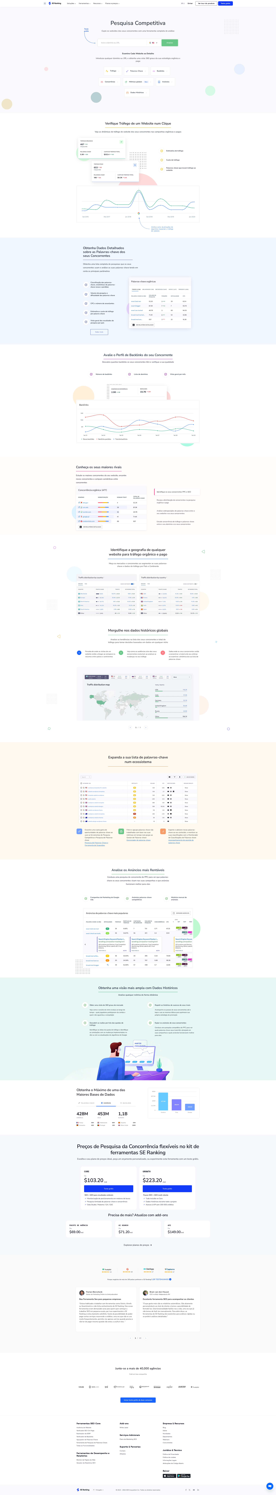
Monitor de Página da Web (86, 1460)
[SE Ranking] (54, 3)
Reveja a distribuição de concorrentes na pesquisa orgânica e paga (176, 501)
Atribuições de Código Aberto (173, 1463)
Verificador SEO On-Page (85, 1430)
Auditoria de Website (84, 1427)
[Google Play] (184, 1476)
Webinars (166, 1440)
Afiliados (123, 1454)
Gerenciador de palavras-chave (139, 840)
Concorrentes (167, 1443)
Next (145, 727)
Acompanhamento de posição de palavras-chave (181, 841)
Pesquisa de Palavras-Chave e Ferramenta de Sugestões (96, 844)
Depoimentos (167, 1437)
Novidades (166, 1434)
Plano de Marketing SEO (128, 1439)
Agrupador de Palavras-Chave (87, 1440)
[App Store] (169, 1476)
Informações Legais (169, 1460)
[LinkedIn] (198, 1490)
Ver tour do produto (206, 3)
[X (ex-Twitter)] (189, 1490)
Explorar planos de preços (136, 1245)
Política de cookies (169, 1457)
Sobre (165, 1430)
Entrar (190, 3)
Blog (164, 1427)
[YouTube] (194, 1490)
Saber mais (99, 332)
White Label (124, 1427)
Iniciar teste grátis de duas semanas (138, 1400)
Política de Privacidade (171, 1454)
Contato (122, 1451)
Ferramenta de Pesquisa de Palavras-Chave (92, 1443)
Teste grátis (225, 3)
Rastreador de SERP (84, 1434)
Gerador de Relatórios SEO (86, 1463)
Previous (130, 727)
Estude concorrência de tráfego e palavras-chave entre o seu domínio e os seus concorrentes (175, 522)
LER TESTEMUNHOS (160, 1279)
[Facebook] (186, 1490)
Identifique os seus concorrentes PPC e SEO (174, 492)
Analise (170, 43)
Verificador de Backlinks (85, 1437)
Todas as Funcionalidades (86, 1446)
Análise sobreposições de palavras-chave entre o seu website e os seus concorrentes (176, 512)
